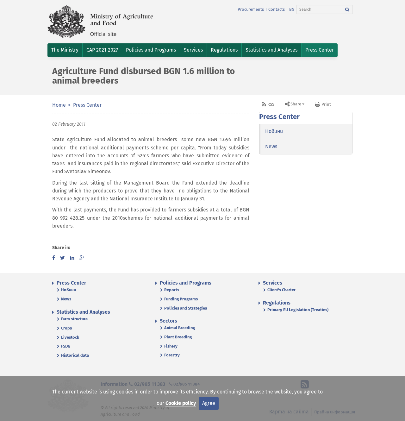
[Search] (347, 9)
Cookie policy (180, 403)
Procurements (251, 9)
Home (59, 105)
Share (295, 104)
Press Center (87, 105)
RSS (270, 104)
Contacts (276, 9)
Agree (208, 403)
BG (291, 9)
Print (326, 104)
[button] (64, 50)
